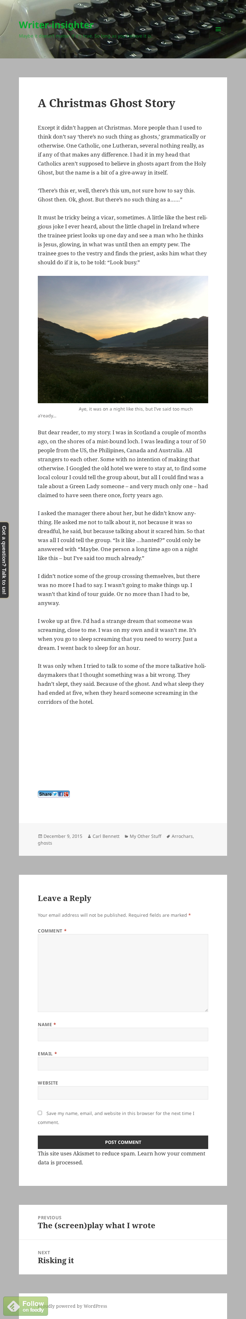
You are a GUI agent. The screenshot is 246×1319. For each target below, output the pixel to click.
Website (48, 1083)
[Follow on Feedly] (25, 1305)
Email (47, 1054)
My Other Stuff (145, 836)
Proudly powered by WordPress (72, 1306)
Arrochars (182, 836)
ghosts (45, 843)
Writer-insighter (56, 24)
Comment (52, 931)
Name (47, 1024)
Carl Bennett (106, 836)
